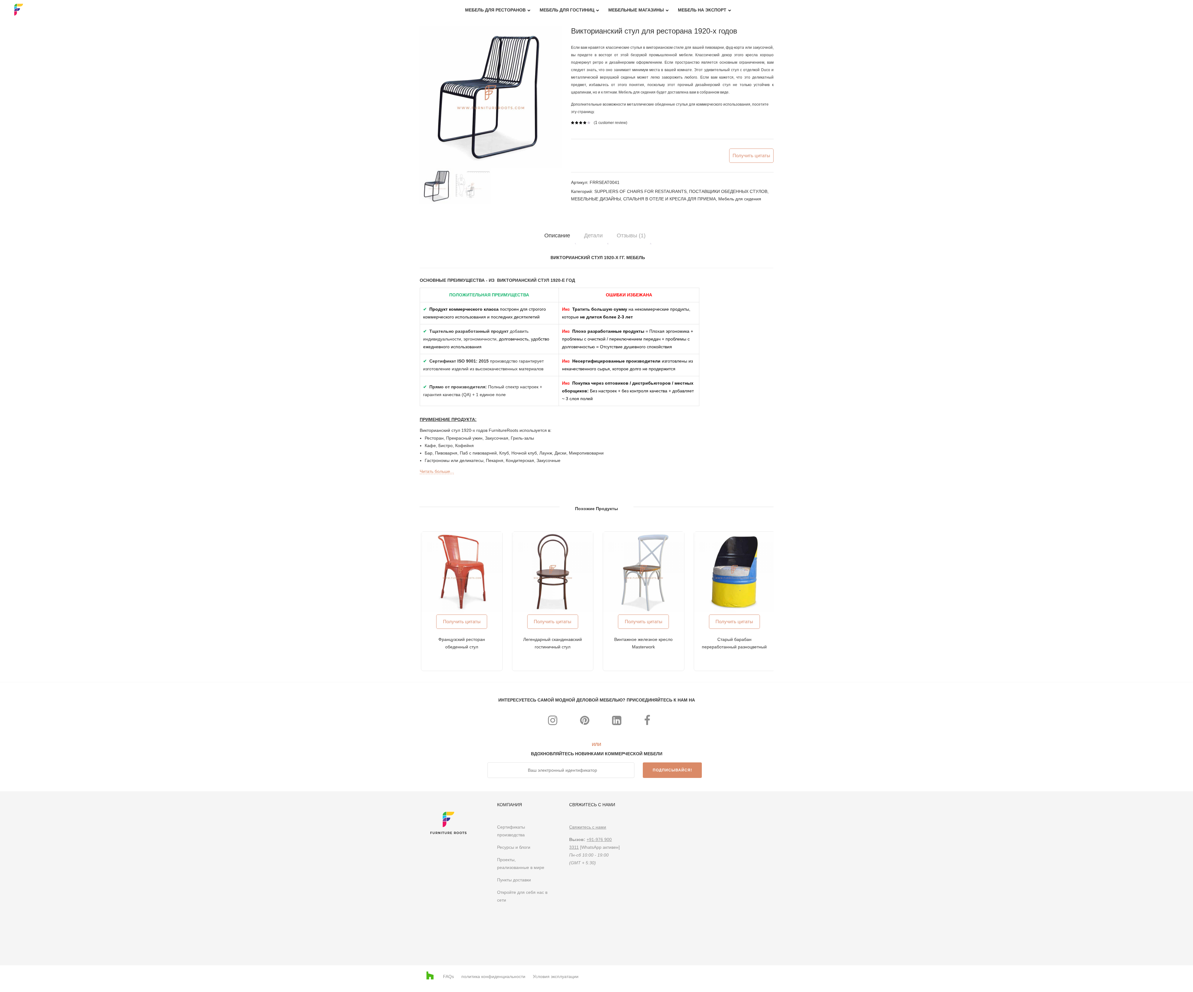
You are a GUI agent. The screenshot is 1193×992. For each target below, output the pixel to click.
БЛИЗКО (825, 412)
